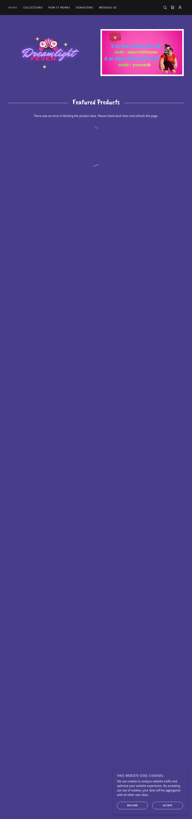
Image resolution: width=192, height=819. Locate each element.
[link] (50, 51)
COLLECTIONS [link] (32, 7)
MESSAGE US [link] (108, 7)
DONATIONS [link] (84, 7)
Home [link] (12, 7)
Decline (132, 805)
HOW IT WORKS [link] (59, 7)
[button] (172, 7)
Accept (167, 805)
